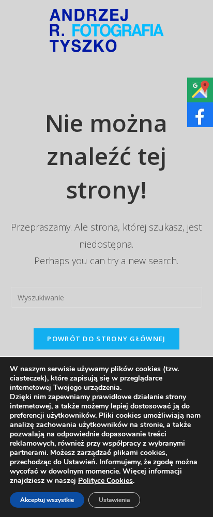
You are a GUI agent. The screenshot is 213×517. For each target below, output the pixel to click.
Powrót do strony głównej (106, 338)
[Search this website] (107, 296)
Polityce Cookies (105, 480)
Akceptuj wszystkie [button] (47, 500)
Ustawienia (114, 500)
